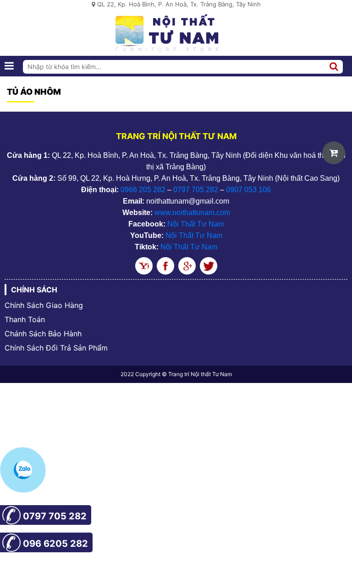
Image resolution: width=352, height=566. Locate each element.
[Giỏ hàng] (333, 152)
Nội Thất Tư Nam (195, 224)
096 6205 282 (55, 543)
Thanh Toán (25, 319)
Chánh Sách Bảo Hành (43, 333)
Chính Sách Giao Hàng (44, 305)
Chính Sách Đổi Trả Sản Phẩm (56, 347)
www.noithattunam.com (192, 212)
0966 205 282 (143, 190)
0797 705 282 (195, 190)
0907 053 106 (248, 190)
